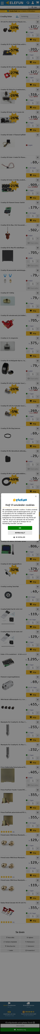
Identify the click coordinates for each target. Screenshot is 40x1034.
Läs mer (19, 524)
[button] (20, 537)
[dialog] (20, 517)
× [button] (36, 497)
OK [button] (20, 528)
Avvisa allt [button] (20, 533)
